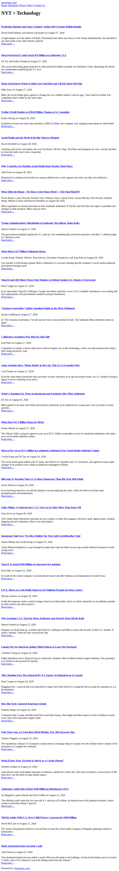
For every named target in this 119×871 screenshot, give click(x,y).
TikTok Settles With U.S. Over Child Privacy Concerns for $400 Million (39, 817)
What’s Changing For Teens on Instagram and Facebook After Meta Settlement (43, 393)
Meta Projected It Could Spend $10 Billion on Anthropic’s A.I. (33, 55)
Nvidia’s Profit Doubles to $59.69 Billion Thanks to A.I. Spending (35, 112)
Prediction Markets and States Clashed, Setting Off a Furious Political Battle (41, 26)
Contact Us (39, 5)
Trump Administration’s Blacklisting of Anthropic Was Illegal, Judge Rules (40, 223)
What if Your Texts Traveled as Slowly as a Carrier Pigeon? (32, 760)
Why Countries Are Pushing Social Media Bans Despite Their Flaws (37, 166)
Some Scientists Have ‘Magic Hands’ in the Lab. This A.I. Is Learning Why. (40, 365)
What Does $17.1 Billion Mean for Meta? (22, 422)
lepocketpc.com (9, 2)
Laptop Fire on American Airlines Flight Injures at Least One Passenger (39, 647)
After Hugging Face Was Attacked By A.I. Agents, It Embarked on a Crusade (42, 675)
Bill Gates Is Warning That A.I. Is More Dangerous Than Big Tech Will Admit (42, 479)
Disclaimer (13, 5)
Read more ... (7, 43)
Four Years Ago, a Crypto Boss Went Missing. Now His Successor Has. (38, 732)
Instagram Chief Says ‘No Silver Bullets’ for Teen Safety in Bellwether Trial (40, 536)
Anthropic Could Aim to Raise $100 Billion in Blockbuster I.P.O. (35, 789)
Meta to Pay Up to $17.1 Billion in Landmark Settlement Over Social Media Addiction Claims (50, 450)
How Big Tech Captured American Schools (23, 703)
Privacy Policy (26, 5)
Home (4, 5)
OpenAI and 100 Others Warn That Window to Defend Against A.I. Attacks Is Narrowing (48, 280)
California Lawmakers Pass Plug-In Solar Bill (25, 336)
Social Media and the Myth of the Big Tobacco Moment (30, 137)
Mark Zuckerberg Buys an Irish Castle (21, 846)
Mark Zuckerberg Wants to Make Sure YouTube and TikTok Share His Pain (41, 83)
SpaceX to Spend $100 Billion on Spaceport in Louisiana (30, 564)
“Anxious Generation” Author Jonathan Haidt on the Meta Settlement (38, 308)
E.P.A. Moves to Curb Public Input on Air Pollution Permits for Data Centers (42, 590)
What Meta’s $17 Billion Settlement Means (23, 251)
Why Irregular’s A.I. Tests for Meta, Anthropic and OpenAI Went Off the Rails (42, 618)
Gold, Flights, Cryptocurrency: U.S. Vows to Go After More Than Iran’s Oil (41, 507)
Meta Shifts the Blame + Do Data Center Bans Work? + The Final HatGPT (40, 191)
